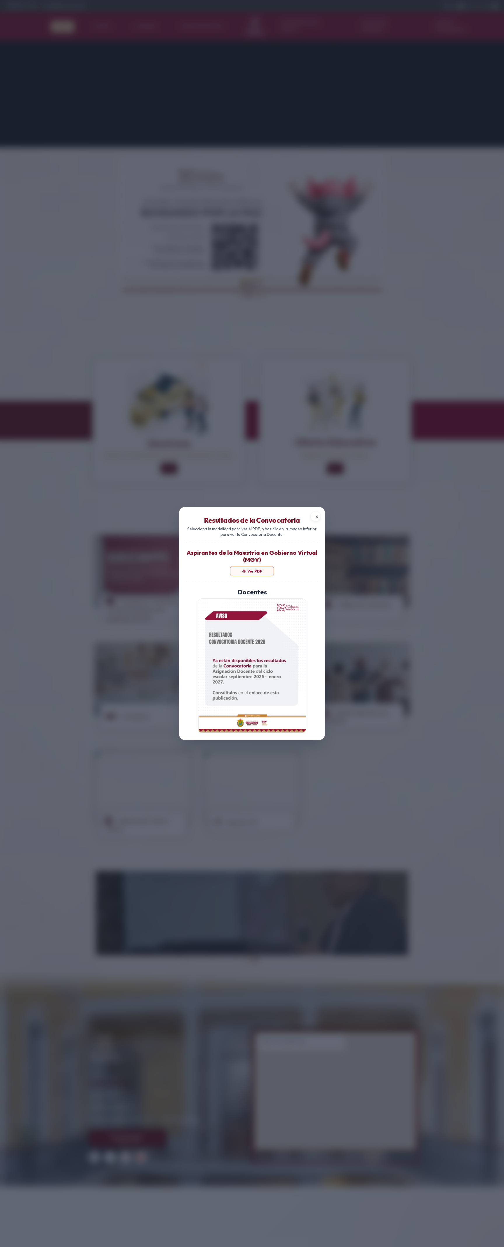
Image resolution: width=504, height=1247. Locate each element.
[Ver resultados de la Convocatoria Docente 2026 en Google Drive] (252, 665)
